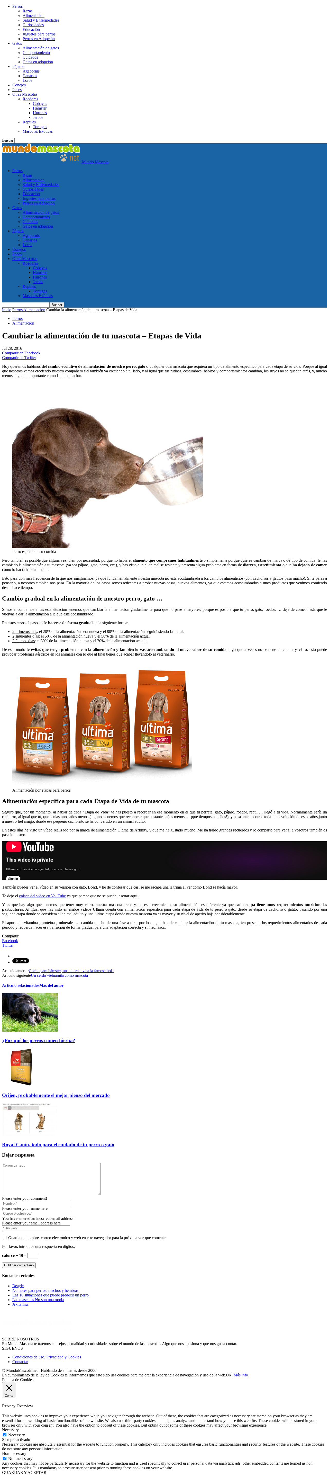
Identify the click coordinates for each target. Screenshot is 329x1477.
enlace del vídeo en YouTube (42, 896)
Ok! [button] (229, 1375)
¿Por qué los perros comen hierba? (38, 1040)
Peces (17, 89)
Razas (27, 11)
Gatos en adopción (38, 62)
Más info (241, 1375)
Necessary (16, 1435)
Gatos (17, 43)
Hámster (40, 108)
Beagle (18, 1286)
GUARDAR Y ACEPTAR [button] (24, 1472)
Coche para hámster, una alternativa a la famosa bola (71, 971)
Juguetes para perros (39, 34)
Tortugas (40, 126)
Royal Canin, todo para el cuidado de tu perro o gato (58, 1144)
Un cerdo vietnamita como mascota (59, 975)
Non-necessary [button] (14, 1453)
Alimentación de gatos (41, 48)
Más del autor (51, 985)
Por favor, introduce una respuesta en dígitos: (38, 1246)
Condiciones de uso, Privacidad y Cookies (46, 1357)
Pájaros (18, 66)
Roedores (30, 99)
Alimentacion (33, 15)
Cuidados (30, 57)
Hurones (40, 113)
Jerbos (38, 117)
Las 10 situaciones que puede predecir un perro (50, 1295)
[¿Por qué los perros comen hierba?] (30, 1030)
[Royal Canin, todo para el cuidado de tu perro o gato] (30, 1134)
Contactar (20, 1361)
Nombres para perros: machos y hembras (45, 1290)
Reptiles (29, 122)
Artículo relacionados (20, 985)
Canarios (30, 76)
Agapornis (31, 71)
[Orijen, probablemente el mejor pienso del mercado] (21, 1085)
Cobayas (40, 103)
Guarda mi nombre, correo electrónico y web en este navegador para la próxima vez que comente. (87, 1238)
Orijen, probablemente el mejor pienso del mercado (56, 1095)
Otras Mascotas (24, 94)
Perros (17, 6)
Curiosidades (33, 25)
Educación (31, 29)
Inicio (6, 310)
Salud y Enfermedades (41, 20)
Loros (27, 80)
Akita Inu (20, 1304)
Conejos (19, 85)
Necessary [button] (10, 1430)
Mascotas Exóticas (38, 131)
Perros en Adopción (39, 39)
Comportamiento (36, 52)
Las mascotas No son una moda (38, 1299)
